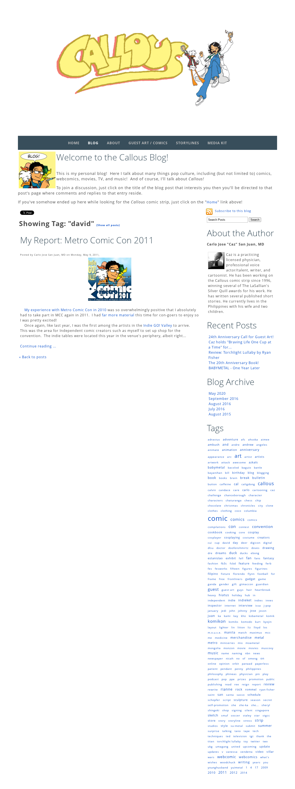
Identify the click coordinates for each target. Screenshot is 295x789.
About (113, 143)
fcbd (233, 563)
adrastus (214, 439)
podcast (213, 679)
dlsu (211, 548)
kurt (258, 622)
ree (236, 684)
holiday (237, 595)
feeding (257, 563)
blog (251, 473)
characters (215, 500)
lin (233, 627)
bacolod (233, 467)
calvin (212, 490)
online (212, 663)
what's (264, 757)
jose (253, 611)
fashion (213, 563)
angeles (261, 445)
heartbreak (262, 590)
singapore (262, 710)
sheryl (266, 705)
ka (219, 616)
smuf (224, 715)
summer (265, 725)
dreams (220, 553)
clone (269, 505)
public (270, 679)
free (222, 579)
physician (246, 674)
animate (213, 450)
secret (267, 700)
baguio (246, 467)
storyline (234, 720)
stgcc (266, 715)
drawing (268, 548)
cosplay (253, 532)
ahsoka (253, 439)
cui (210, 543)
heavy (212, 595)
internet (230, 605)
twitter (255, 741)
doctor (220, 548)
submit (250, 726)
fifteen (234, 568)
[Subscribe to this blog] (209, 211)
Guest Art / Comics (148, 143)
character (255, 495)
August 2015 (220, 414)
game (262, 579)
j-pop (267, 605)
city (260, 505)
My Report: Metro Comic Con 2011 (87, 240)
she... (255, 705)
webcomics (248, 757)
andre (236, 445)
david (226, 543)
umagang (222, 746)
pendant (226, 669)
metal (259, 637)
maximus (256, 632)
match (242, 632)
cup (217, 543)
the (269, 736)
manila (229, 632)
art (238, 455)
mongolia (214, 648)
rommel (251, 689)
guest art (228, 590)
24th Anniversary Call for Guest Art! (241, 336)
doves (255, 548)
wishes (212, 762)
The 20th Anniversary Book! (234, 362)
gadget (250, 579)
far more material (118, 315)
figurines (261, 568)
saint (211, 695)
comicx (252, 520)
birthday (238, 473)
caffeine (225, 484)
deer (244, 543)
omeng (253, 658)
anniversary (249, 450)
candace (224, 490)
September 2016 (223, 398)
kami (227, 616)
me (210, 638)
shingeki (213, 710)
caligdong (248, 484)
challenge (214, 495)
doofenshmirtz (238, 548)
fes (210, 568)
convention (262, 526)
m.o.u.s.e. (214, 632)
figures (247, 568)
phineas (231, 674)
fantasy (268, 558)
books (223, 478)
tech (256, 731)
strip (259, 720)
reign (245, 684)
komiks (233, 622)
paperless (262, 663)
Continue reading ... (38, 346)
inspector (215, 605)
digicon (255, 543)
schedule (254, 695)
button (212, 484)
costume (249, 537)
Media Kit (217, 143)
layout (212, 627)
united (235, 746)
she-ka (243, 705)
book (212, 477)
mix (240, 643)
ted (228, 736)
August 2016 (220, 403)
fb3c (224, 563)
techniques (215, 736)
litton (241, 627)
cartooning (260, 490)
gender (224, 584)
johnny (242, 611)
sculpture (241, 700)
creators (263, 537)
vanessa (232, 752)
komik (270, 616)
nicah (229, 658)
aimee (265, 439)
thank (260, 736)
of (244, 658)
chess (248, 500)
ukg (210, 746)
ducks (244, 553)
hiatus (224, 595)
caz (272, 490)
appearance (216, 457)
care (236, 490)
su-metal (237, 726)
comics (237, 519)
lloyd (257, 627)
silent (248, 710)
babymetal (216, 467)
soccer (235, 715)
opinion (224, 663)
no (238, 658)
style (224, 726)
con (232, 526)
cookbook (215, 532)
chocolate (214, 505)
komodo (246, 622)
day (235, 543)
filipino (213, 574)
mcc (268, 632)
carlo (246, 490)
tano (238, 731)
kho (243, 616)
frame (212, 579)
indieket (245, 600)
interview (245, 605)
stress (247, 720)
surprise (213, 731)
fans (257, 558)
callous (266, 483)
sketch (213, 715)
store (212, 720)
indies (258, 600)
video (259, 752)
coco (238, 511)
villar (270, 752)
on (262, 658)
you (265, 762)
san (220, 694)
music (213, 653)
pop (224, 679)
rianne (227, 689)
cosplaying (232, 537)
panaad (247, 663)
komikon (217, 621)
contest (244, 527)
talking (227, 731)
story (221, 720)
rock (238, 689)
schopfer (214, 700)
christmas (231, 505)
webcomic (226, 756)
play (265, 674)
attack (225, 462)
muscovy (267, 648)
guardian (262, 584)
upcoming (250, 746)
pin (257, 674)
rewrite (213, 689)
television (240, 736)
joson (262, 611)
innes (269, 600)
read (228, 684)
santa (230, 695)
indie (231, 600)
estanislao (215, 558)
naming (237, 653)
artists (259, 457)
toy (246, 741)
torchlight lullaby (229, 741)
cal (236, 484)
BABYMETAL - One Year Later (234, 368)
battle (258, 467)
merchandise (241, 637)
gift (234, 584)
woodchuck (227, 762)
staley (247, 715)
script (227, 700)
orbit (235, 663)
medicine (221, 638)
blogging (263, 473)
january (213, 611)
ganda (212, 584)
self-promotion (218, 705)
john (232, 611)
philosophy (215, 674)
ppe (232, 679)
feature (244, 563)
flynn (251, 574)
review (269, 684)
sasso (241, 695)
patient (213, 669)
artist (248, 457)
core (242, 532)
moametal (253, 643)
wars (211, 757)
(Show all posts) (108, 225)
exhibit (231, 558)
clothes (213, 511)
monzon (229, 648)
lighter (223, 627)
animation (229, 450)
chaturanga (234, 500)
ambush (214, 445)
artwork (213, 462)
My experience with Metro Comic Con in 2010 (65, 309)
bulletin (258, 478)
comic (218, 518)
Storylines (187, 143)
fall (241, 558)
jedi (223, 611)
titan (211, 741)
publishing (215, 684)
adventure (230, 439)
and (225, 444)
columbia (250, 511)
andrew (248, 445)
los (265, 627)
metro (212, 643)
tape (247, 731)
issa (258, 605)
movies (254, 648)
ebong (255, 553)
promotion (256, 679)
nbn (247, 653)
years (256, 762)
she (233, 705)
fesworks (221, 568)
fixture (225, 574)
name (225, 653)
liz (249, 627)
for (273, 574)
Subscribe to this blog (233, 211)
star (257, 715)
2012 (234, 772)
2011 (222, 772)
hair (249, 590)
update (264, 746)
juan (211, 616)
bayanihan (215, 473)
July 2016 (217, 409)
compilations (217, 527)
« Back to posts (33, 357)
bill (227, 473)
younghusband (218, 767)
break (244, 478)
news (256, 653)
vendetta (246, 752)
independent (216, 600)
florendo (239, 574)
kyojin (267, 622)
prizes (242, 679)
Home (73, 143)
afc (243, 439)
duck (233, 553)
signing (237, 710)
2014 (243, 773)
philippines (253, 669)
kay (235, 616)
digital (267, 543)
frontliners (235, 579)
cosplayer (214, 537)
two (265, 741)
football (262, 574)
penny (239, 669)
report (256, 684)
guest (213, 589)
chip (258, 500)
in (254, 595)
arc (229, 457)
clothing (226, 511)
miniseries (227, 643)
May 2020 (217, 393)
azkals (253, 462)
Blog (93, 143)
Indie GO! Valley (157, 325)
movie (241, 648)
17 (256, 767)
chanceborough (235, 495)
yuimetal (237, 767)
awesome (239, 462)
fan (249, 558)
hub (247, 595)
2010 (212, 772)
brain (233, 478)
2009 (264, 767)
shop (225, 710)
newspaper (215, 658)
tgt (252, 736)
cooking (230, 532)
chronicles (248, 505)
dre (210, 553)
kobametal (256, 616)
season (255, 700)
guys (240, 590)
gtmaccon (246, 584)
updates (213, 752)
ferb (268, 563)
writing (244, 762)
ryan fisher (267, 689)
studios (213, 726)
